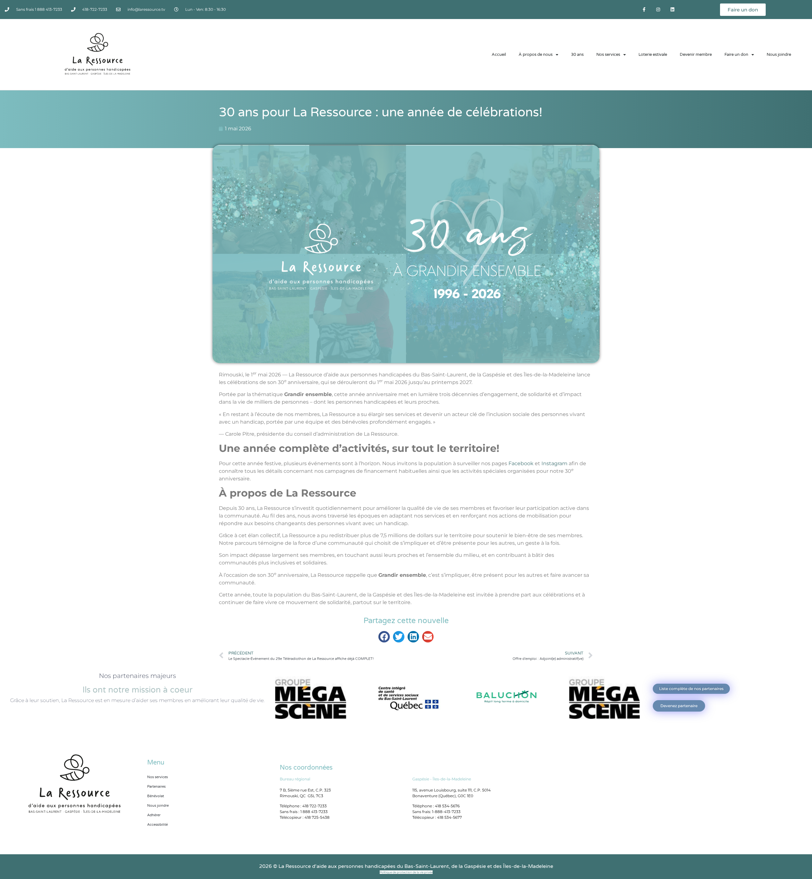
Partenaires (156, 787)
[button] (384, 636)
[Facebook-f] (644, 10)
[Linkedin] (672, 10)
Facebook (521, 463)
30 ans (577, 54)
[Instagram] (658, 10)
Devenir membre (696, 54)
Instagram (554, 463)
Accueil (499, 54)
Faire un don (736, 54)
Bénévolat (155, 796)
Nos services (608, 54)
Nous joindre (779, 54)
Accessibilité (157, 825)
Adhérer (153, 815)
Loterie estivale (652, 54)
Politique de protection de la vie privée (406, 872)
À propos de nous (536, 54)
